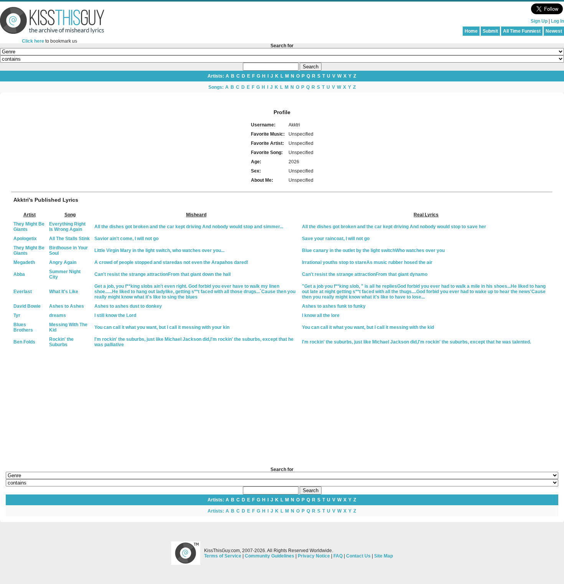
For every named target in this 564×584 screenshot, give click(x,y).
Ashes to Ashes (66, 306)
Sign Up (539, 21)
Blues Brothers (23, 327)
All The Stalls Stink (69, 238)
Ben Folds (24, 342)
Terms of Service (222, 556)
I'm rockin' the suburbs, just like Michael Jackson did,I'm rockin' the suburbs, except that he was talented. (416, 342)
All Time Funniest (522, 31)
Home (471, 31)
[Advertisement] (282, 407)
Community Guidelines (269, 556)
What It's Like (63, 291)
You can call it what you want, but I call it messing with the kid (368, 327)
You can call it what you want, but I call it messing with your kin (161, 327)
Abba (19, 274)
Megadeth (24, 262)
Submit (490, 31)
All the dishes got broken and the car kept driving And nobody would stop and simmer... (188, 226)
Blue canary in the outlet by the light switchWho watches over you (373, 250)
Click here (33, 41)
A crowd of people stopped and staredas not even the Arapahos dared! (171, 262)
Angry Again (62, 262)
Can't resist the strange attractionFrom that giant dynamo (364, 274)
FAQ (338, 556)
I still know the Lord (115, 315)
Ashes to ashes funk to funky (334, 306)
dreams (57, 315)
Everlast (22, 291)
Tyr (16, 315)
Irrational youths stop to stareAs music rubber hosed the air (367, 262)
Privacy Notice (314, 556)
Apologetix (25, 238)
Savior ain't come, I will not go (126, 238)
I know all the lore (321, 315)
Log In (557, 21)
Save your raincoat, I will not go (335, 238)
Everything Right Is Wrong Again (67, 226)
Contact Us (358, 556)
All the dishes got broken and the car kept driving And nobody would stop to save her (394, 226)
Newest (554, 31)
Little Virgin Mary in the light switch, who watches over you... (159, 250)
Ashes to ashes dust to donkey (128, 306)
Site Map (383, 556)
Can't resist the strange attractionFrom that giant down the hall (162, 274)
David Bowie (27, 306)
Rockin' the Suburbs (61, 342)
